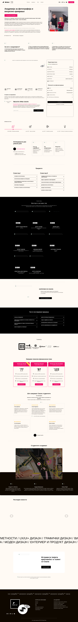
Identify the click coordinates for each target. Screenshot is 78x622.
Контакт (42, 2)
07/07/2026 (34, 516)
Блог (38, 2)
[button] (19, 149)
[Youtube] (66, 2)
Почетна (28, 2)
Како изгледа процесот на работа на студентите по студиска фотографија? (20, 514)
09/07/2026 (16, 517)
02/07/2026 (51, 516)
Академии (33, 2)
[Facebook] (59, 2)
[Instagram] (61, 2)
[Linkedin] (63, 2)
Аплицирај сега (21, 384)
